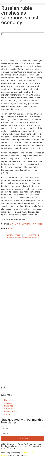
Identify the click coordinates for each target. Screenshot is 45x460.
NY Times (37, 224)
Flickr (10, 228)
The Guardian (26, 224)
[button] (22, 4)
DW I (12, 224)
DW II (17, 224)
